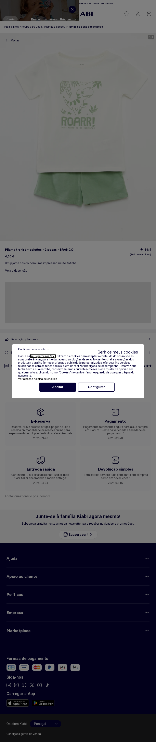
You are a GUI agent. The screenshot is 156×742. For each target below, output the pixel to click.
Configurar (96, 387)
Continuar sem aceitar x (33, 349)
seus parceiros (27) (43, 356)
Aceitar (57, 387)
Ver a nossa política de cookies (37, 379)
